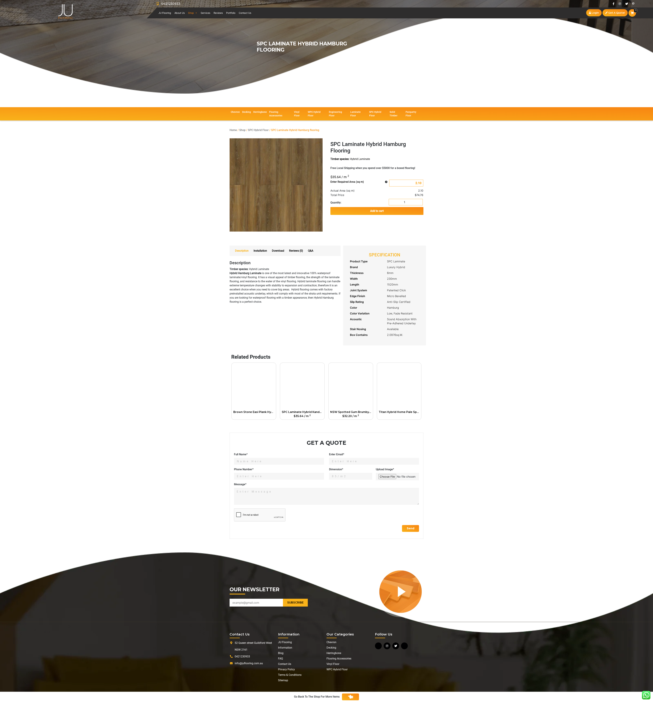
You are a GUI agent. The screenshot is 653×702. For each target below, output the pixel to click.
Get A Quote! (616, 12)
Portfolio (230, 12)
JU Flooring (164, 12)
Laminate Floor (355, 114)
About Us (179, 12)
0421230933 (169, 4)
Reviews (218, 12)
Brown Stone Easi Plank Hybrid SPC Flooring (254, 412)
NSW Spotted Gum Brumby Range (351, 412)
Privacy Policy (286, 669)
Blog (280, 653)
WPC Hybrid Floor (314, 114)
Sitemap (283, 680)
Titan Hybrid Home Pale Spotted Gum (400, 412)
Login (595, 12)
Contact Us (245, 12)
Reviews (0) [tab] (296, 250)
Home (233, 130)
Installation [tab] (260, 250)
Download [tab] (278, 250)
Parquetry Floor (411, 114)
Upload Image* (385, 469)
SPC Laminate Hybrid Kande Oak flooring (303, 412)
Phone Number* (244, 469)
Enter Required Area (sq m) (347, 181)
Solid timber (393, 114)
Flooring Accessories (275, 114)
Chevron (235, 112)
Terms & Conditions (290, 674)
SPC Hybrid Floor (375, 114)
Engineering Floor (335, 114)
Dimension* (336, 469)
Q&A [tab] (310, 250)
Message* (240, 484)
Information (285, 647)
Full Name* (241, 454)
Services (205, 12)
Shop (191, 12)
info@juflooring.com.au (249, 663)
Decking (246, 112)
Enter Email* (336, 454)
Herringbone (260, 112)
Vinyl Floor (297, 114)
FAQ (280, 658)
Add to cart (377, 211)
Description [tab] (242, 250)
